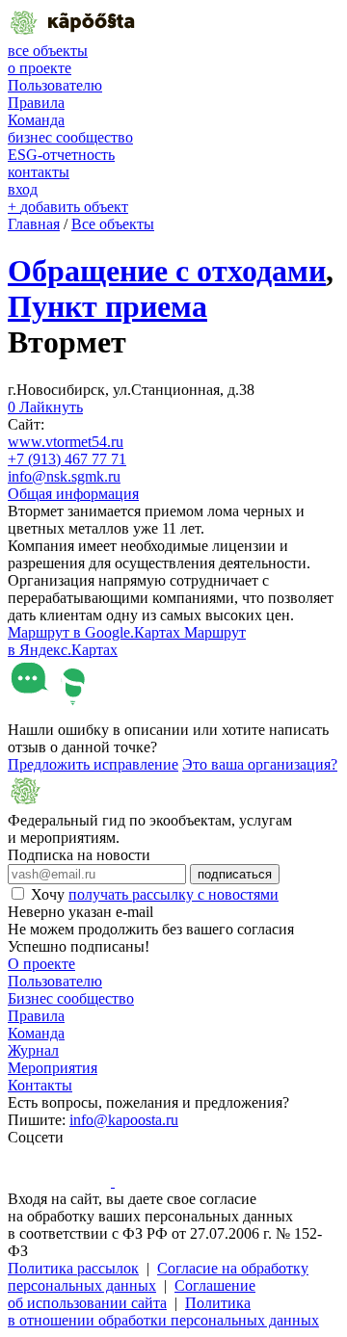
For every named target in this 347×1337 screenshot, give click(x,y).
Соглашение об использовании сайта (131, 1294)
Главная (34, 224)
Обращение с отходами (167, 270)
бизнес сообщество (70, 137)
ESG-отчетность (61, 154)
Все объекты (112, 224)
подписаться (235, 874)
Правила (36, 102)
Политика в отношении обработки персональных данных (163, 1311)
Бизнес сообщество (71, 998)
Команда (36, 120)
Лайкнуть (45, 407)
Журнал (33, 1050)
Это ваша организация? (259, 764)
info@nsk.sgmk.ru (64, 476)
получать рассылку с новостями (173, 894)
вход (23, 189)
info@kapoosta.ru (123, 1120)
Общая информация (73, 493)
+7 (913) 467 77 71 (67, 459)
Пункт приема (107, 306)
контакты (38, 172)
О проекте (41, 964)
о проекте (39, 68)
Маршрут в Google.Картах (96, 632)
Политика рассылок (73, 1268)
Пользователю (55, 85)
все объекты (48, 50)
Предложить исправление (93, 764)
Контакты (40, 1085)
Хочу (155, 894)
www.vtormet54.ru (65, 441)
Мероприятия (52, 1068)
